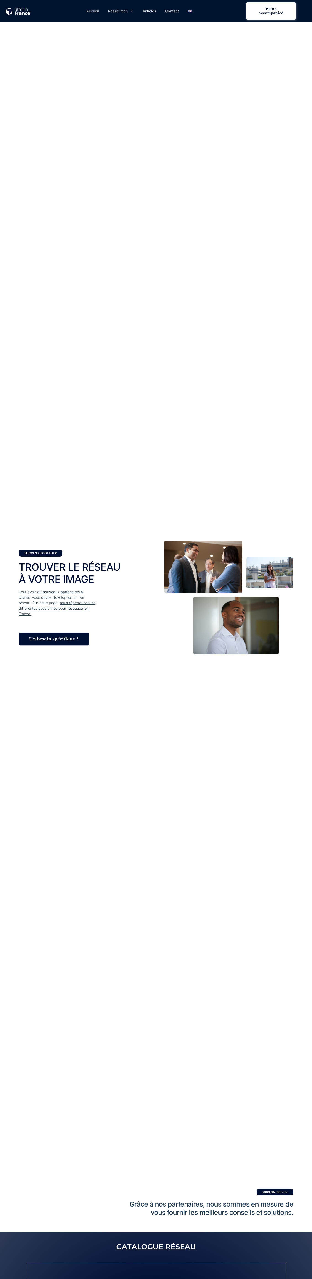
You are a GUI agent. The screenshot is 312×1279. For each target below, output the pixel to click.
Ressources (118, 11)
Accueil (92, 11)
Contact (172, 11)
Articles (149, 11)
